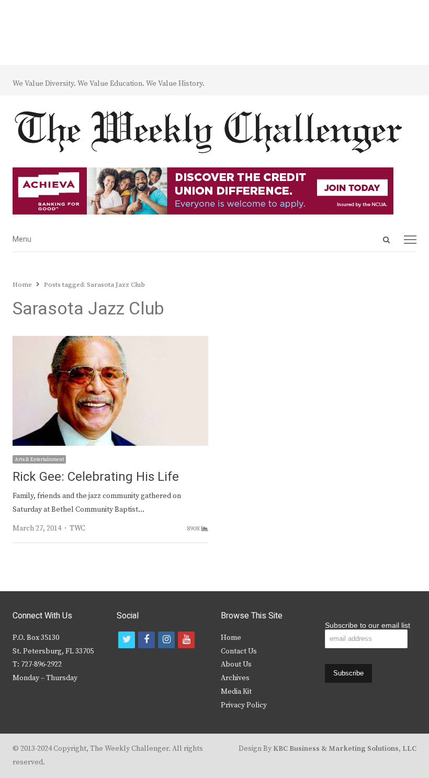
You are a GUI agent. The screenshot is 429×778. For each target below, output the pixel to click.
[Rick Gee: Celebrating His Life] (110, 342)
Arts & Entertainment (39, 459)
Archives (235, 678)
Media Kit (236, 691)
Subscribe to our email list (367, 625)
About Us (236, 664)
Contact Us (239, 651)
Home (231, 637)
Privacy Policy (244, 705)
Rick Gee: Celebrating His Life (96, 477)
